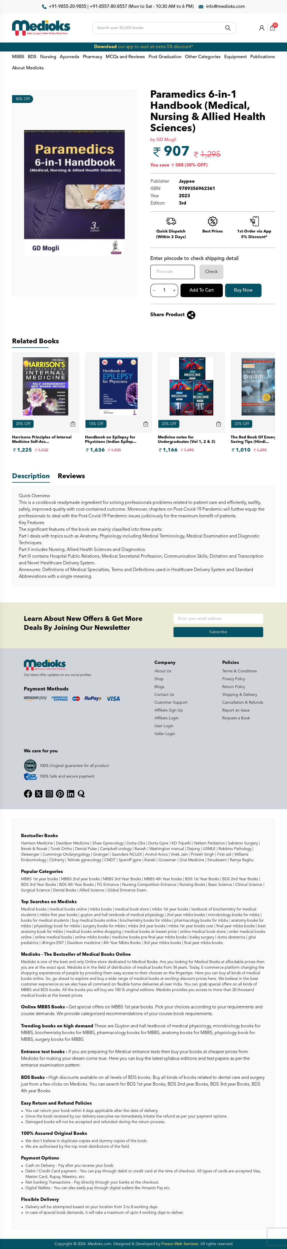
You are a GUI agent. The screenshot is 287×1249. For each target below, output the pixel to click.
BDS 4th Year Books (76, 885)
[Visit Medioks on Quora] (81, 794)
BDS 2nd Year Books (239, 879)
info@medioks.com (225, 6)
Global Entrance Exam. (126, 890)
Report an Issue (236, 710)
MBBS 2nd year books (80, 879)
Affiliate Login (166, 718)
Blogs (159, 687)
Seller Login (164, 734)
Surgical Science (35, 890)
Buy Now (243, 290)
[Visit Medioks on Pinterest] (60, 794)
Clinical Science (248, 885)
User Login (163, 726)
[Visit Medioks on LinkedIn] (70, 794)
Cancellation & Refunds (242, 703)
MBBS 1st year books (40, 879)
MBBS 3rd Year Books (121, 879)
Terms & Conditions (239, 671)
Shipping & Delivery (239, 695)
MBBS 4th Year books (162, 879)
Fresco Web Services (179, 1244)
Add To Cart (201, 290)
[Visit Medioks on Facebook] (28, 794)
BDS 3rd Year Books (38, 885)
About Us (162, 671)
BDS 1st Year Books (201, 879)
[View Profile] (261, 28)
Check (211, 272)
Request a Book (236, 718)
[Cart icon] (72, 423)
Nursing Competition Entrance (148, 885)
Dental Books (64, 890)
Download (105, 47)
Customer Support (171, 703)
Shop (159, 679)
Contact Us (164, 695)
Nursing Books (191, 885)
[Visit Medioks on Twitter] (38, 794)
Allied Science (91, 890)
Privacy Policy (233, 679)
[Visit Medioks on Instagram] (49, 794)
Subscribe (218, 632)
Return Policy (233, 687)
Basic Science (219, 885)
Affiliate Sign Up (168, 710)
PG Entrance (107, 885)
